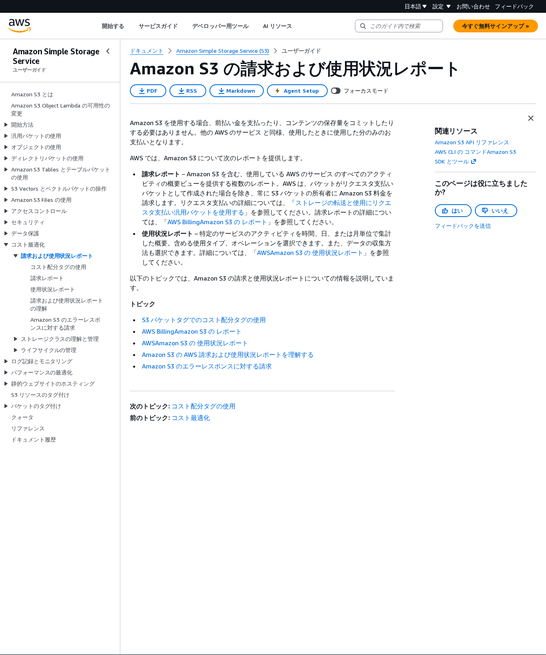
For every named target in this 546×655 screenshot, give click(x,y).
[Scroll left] (96, 26)
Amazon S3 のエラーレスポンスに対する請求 (207, 366)
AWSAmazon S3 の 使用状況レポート (310, 253)
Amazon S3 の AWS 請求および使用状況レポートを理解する (228, 354)
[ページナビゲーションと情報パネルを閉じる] (530, 118)
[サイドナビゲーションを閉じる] (108, 51)
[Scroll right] (298, 26)
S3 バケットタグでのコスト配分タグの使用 (204, 320)
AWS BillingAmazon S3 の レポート (217, 222)
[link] (301, 51)
